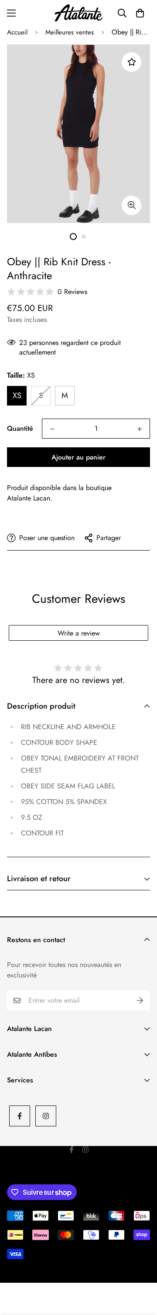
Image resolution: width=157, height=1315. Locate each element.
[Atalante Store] (78, 13)
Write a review (79, 633)
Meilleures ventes (69, 32)
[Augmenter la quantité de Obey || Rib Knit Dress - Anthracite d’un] (140, 429)
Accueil (17, 32)
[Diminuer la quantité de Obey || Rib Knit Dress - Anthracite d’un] (52, 429)
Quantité (20, 428)
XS (17, 395)
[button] (140, 13)
